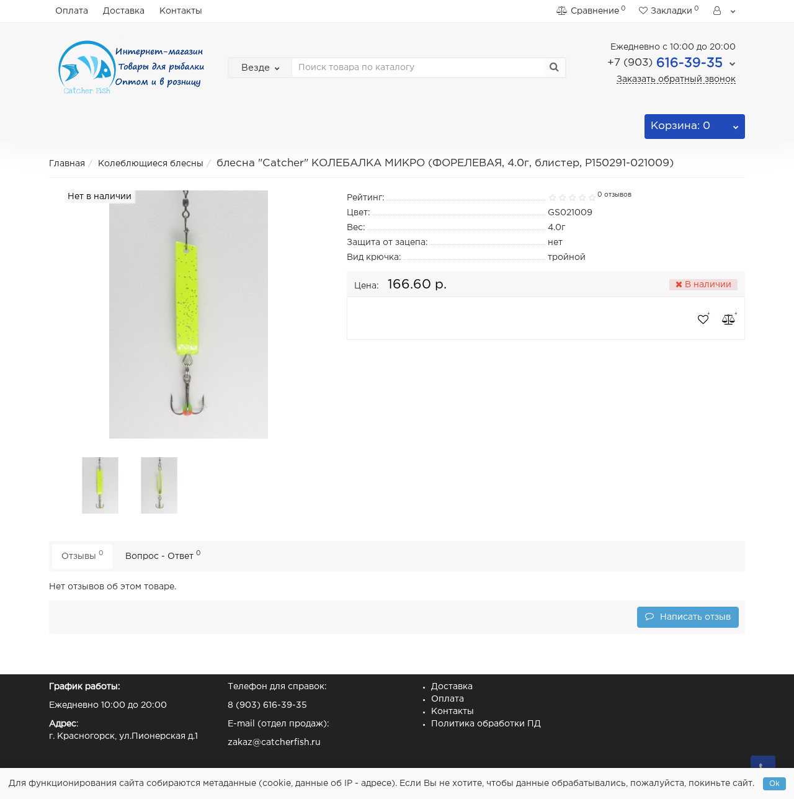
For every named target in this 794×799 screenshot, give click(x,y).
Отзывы (82, 555)
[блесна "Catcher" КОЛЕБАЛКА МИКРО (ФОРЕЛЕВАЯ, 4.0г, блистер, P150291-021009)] (100, 485)
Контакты (180, 11)
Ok (774, 783)
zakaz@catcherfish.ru (274, 742)
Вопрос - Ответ (163, 555)
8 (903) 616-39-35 (267, 705)
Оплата (71, 11)
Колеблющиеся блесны (150, 163)
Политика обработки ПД (486, 724)
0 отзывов (614, 195)
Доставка (124, 11)
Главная (67, 163)
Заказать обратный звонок (676, 79)
